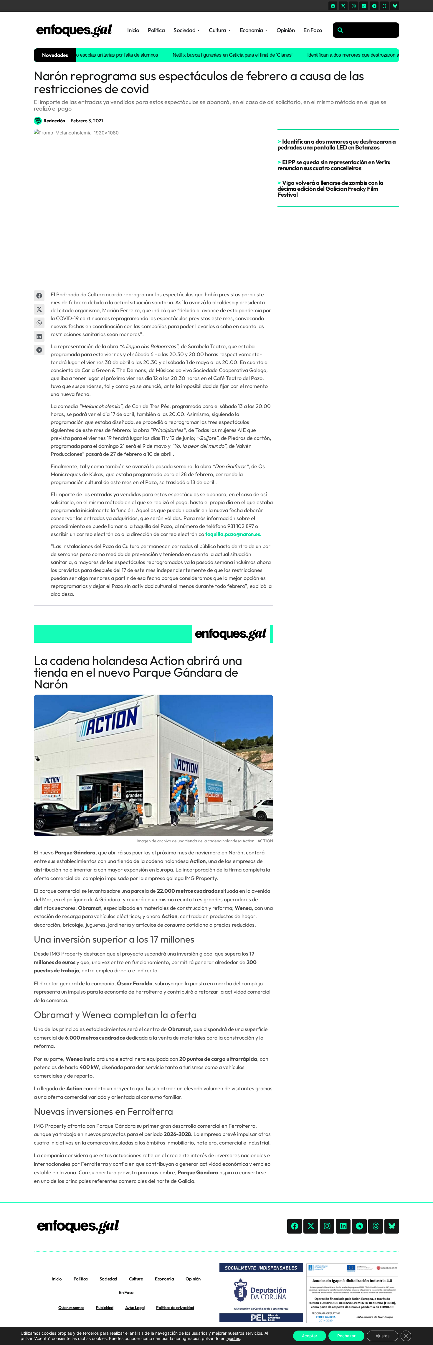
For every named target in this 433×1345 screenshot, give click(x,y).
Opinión (193, 1279)
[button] (39, 295)
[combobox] (366, 30)
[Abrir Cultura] (229, 30)
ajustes (233, 1338)
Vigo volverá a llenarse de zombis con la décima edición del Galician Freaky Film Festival (330, 188)
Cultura (136, 1279)
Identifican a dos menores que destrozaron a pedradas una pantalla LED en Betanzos (336, 144)
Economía (164, 1279)
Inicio (57, 1279)
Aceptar (309, 1335)
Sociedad (108, 1279)
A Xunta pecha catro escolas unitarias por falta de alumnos (79, 55)
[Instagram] (353, 5)
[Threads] (384, 5)
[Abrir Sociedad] (198, 30)
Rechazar (346, 1335)
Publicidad (104, 1307)
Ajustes (382, 1335)
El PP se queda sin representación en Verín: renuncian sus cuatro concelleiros (334, 165)
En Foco (126, 1292)
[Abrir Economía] (266, 30)
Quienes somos (71, 1307)
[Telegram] (374, 5)
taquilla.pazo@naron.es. (233, 534)
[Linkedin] (363, 5)
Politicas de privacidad (175, 1307)
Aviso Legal (135, 1307)
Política (81, 1279)
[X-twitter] (343, 5)
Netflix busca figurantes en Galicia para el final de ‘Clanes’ (215, 55)
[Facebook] (332, 5)
